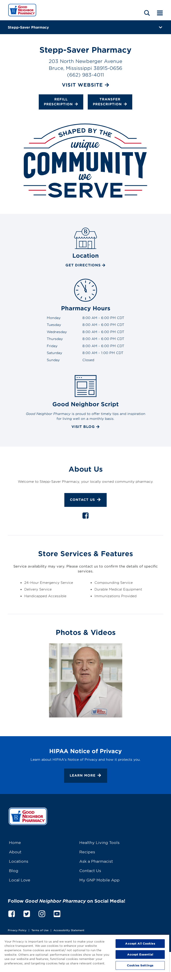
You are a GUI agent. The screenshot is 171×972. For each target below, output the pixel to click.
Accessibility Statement (68, 930)
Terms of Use (40, 930)
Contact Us (82, 500)
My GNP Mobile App (99, 879)
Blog (13, 870)
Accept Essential (140, 954)
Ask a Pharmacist (96, 861)
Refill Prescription (58, 101)
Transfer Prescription (107, 101)
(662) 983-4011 (85, 74)
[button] (147, 13)
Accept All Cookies (140, 943)
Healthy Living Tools (99, 842)
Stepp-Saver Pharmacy (28, 27)
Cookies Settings (140, 965)
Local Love (19, 879)
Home (15, 842)
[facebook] (85, 516)
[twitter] (27, 913)
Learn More (83, 775)
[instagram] (42, 913)
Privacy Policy (17, 930)
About (15, 851)
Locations (18, 861)
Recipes (87, 851)
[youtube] (57, 913)
